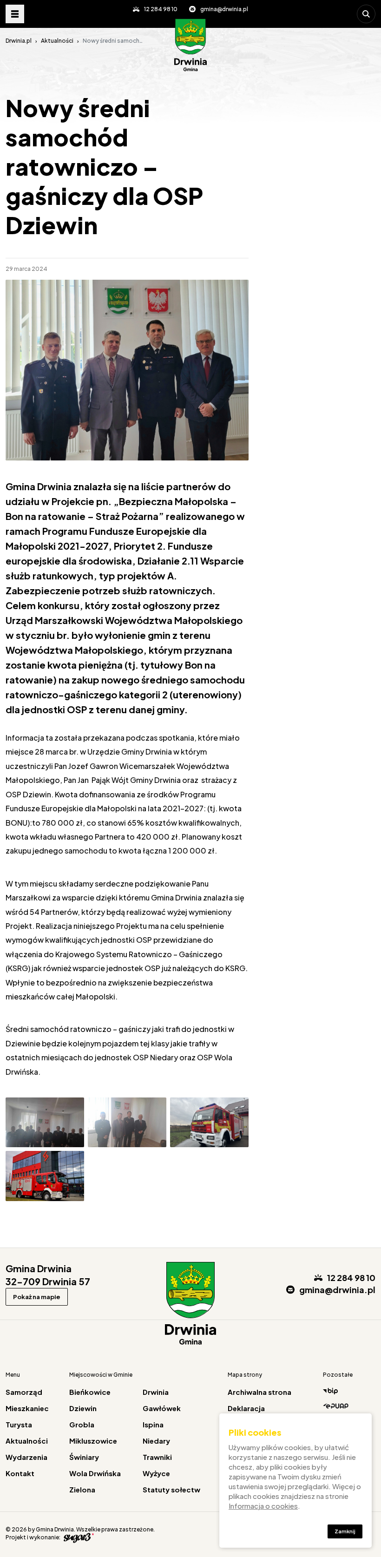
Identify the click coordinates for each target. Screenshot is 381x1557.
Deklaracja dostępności (251, 1412)
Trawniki (157, 1456)
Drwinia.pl (19, 40)
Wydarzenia (26, 1456)
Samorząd (24, 1391)
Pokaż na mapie (36, 1297)
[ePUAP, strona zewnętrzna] (349, 1405)
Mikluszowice (93, 1440)
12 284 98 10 (160, 9)
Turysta (19, 1424)
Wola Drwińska (95, 1473)
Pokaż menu (15, 14)
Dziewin (83, 1408)
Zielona (82, 1489)
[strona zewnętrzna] (77, 1537)
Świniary (84, 1456)
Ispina (153, 1424)
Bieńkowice (90, 1391)
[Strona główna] (190, 45)
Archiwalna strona (259, 1391)
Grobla (81, 1424)
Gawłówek (162, 1408)
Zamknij (345, 1531)
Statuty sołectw (171, 1489)
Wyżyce (156, 1473)
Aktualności (57, 40)
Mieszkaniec (27, 1408)
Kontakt (20, 1473)
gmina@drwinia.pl (224, 9)
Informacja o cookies (263, 1505)
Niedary (156, 1440)
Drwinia (156, 1391)
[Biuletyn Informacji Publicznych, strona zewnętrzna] (349, 1391)
